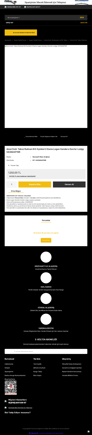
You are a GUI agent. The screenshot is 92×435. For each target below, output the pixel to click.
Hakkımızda (9, 364)
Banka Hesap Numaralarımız (15, 375)
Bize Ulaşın (37, 375)
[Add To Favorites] (30, 136)
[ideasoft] (33, 433)
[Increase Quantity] (15, 184)
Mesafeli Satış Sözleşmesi (71, 364)
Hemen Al (69, 184)
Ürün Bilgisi (16, 191)
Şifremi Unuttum (39, 368)
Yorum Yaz (46, 240)
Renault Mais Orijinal (41, 157)
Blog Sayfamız (10, 379)
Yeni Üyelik (37, 364)
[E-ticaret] (46, 433)
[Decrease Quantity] (8, 184)
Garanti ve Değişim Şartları (72, 368)
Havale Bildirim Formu (70, 375)
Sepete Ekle (34, 184)
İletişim (7, 368)
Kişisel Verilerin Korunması (71, 371)
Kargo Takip (37, 371)
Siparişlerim (9, 371)
